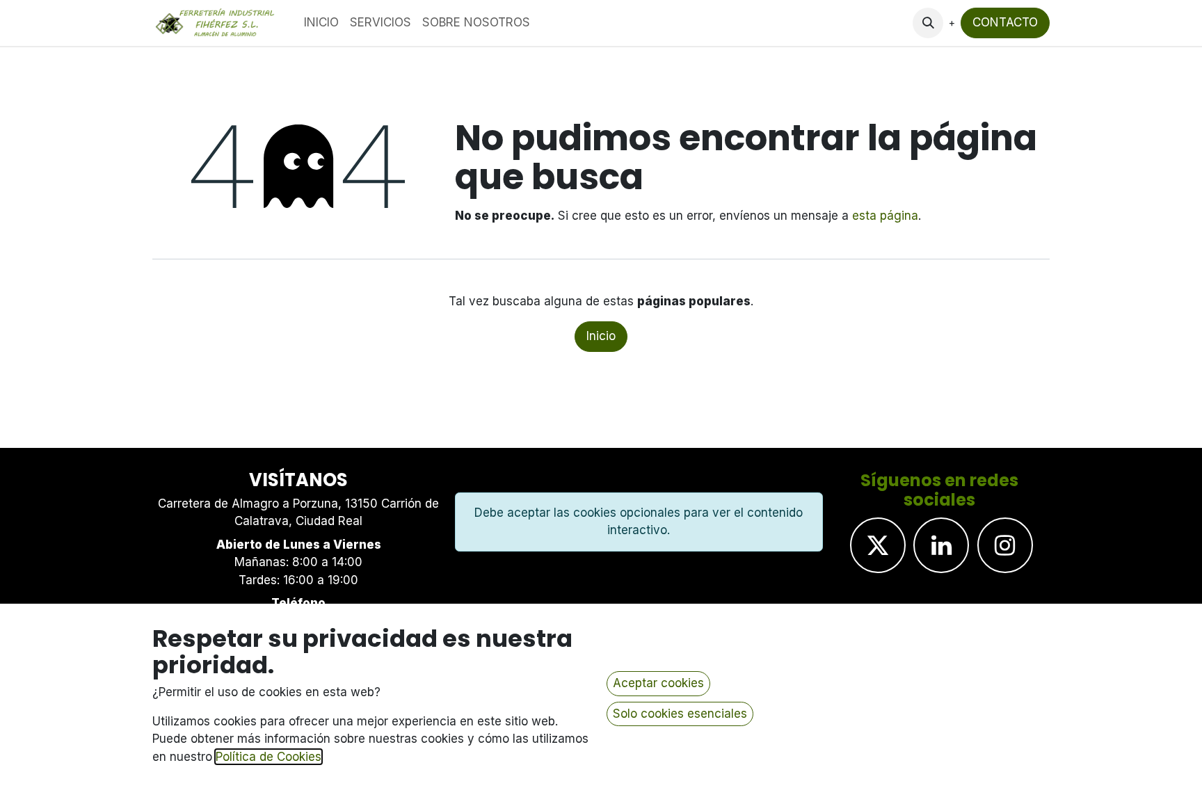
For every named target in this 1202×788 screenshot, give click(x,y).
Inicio (601, 336)
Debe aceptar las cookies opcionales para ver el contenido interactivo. (638, 522)
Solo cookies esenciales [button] (680, 714)
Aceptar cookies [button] (658, 683)
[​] (878, 545)
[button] (928, 23)
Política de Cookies (268, 757)
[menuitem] (321, 23)
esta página (885, 216)
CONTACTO (1005, 22)
